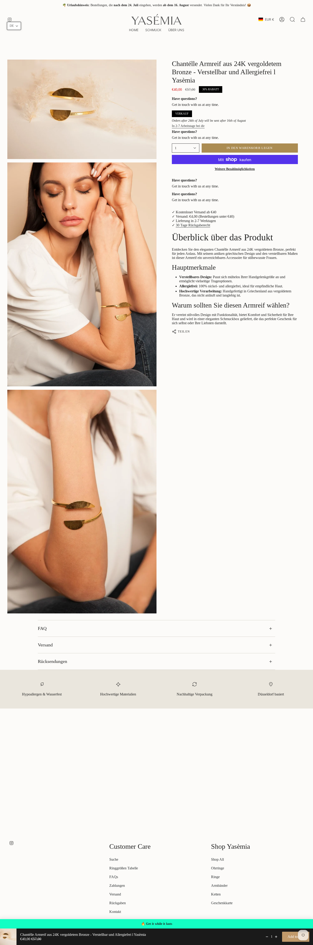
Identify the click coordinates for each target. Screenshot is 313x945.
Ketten (216, 894)
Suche (113, 859)
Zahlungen (117, 885)
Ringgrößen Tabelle (123, 868)
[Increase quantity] (276, 936)
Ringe (215, 877)
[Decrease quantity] (267, 936)
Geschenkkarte (222, 903)
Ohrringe (217, 868)
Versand (45, 644)
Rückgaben (117, 903)
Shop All (217, 859)
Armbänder (219, 885)
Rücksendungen (52, 661)
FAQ (42, 628)
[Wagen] (303, 19)
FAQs (113, 877)
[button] (153, 30)
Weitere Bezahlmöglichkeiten (235, 169)
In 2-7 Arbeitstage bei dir (188, 126)
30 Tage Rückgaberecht (193, 225)
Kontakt (115, 912)
